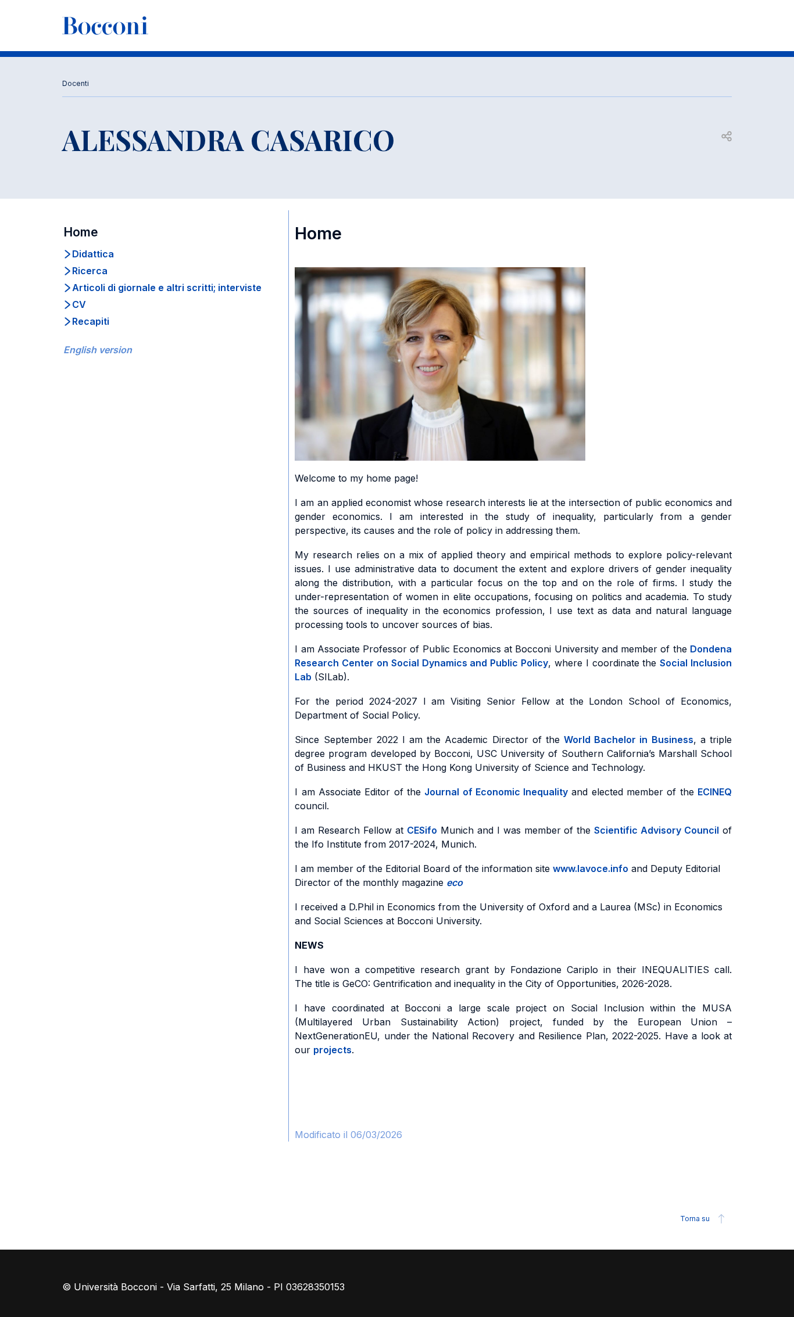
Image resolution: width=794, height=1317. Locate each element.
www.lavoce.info (590, 868)
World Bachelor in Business (628, 739)
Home (80, 232)
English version (97, 350)
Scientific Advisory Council (656, 830)
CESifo (422, 830)
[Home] (105, 25)
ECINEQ (715, 792)
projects (332, 1050)
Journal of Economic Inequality (496, 792)
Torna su (695, 1218)
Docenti (75, 83)
